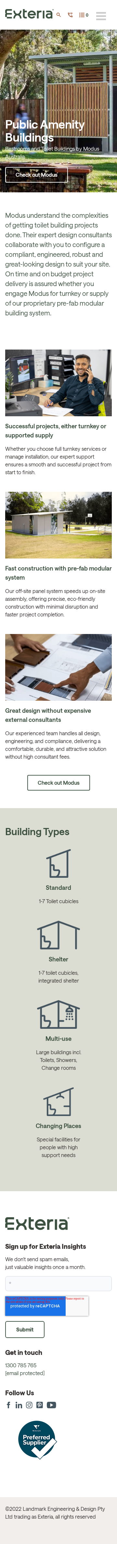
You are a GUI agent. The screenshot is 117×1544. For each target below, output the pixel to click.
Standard (58, 887)
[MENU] (101, 16)
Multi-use (59, 1038)
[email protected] (25, 1373)
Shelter (58, 959)
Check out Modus (37, 175)
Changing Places (58, 1125)
